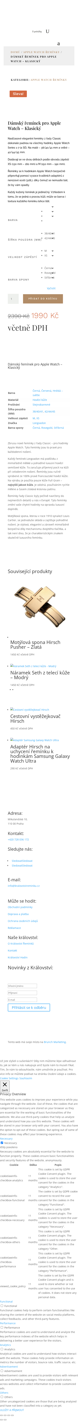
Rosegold (46, 427)
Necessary (10, 1143)
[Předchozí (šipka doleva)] (1, 1419)
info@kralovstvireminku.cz (24, 885)
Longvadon (39, 423)
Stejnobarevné (41, 404)
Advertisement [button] (9, 1366)
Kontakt (12, 950)
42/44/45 (50, 411)
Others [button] (4, 1392)
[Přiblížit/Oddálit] (1, 1415)
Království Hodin (18, 957)
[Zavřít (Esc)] (12, 1415)
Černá (36, 390)
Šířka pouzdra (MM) (25, 239)
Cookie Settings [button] (9, 1078)
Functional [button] (6, 1301)
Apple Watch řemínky (41, 52)
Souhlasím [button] (25, 1078)
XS (37, 418)
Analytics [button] (5, 1345)
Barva (13, 220)
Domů (15, 52)
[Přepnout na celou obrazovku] (5, 1415)
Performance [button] (8, 1323)
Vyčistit (51, 288)
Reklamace (14, 928)
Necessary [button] (6, 1138)
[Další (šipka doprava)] (5, 1419)
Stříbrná (59, 427)
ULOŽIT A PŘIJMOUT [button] (12, 1410)
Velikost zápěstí (22, 257)
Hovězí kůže (40, 400)
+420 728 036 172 (18, 839)
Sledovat (27, 861)
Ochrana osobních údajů (23, 921)
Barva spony (18, 279)
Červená (46, 390)
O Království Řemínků (21, 943)
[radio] (50, 211)
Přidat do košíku (43, 298)
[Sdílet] (8, 1415)
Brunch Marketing (55, 1042)
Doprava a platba (18, 914)
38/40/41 (38, 411)
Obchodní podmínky (20, 907)
